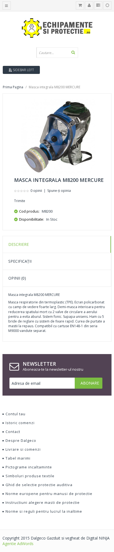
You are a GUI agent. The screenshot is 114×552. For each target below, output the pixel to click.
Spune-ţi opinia (59, 190)
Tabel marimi (18, 458)
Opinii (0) (17, 278)
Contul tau (15, 413)
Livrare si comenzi (23, 449)
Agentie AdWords (17, 543)
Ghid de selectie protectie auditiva (39, 484)
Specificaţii (20, 261)
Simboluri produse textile (30, 475)
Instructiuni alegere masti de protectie (43, 502)
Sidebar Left (23, 70)
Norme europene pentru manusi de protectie (49, 493)
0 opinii (36, 190)
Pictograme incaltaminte (29, 467)
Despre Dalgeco (21, 440)
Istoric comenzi (20, 422)
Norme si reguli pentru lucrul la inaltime (44, 511)
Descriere (18, 244)
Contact (13, 431)
